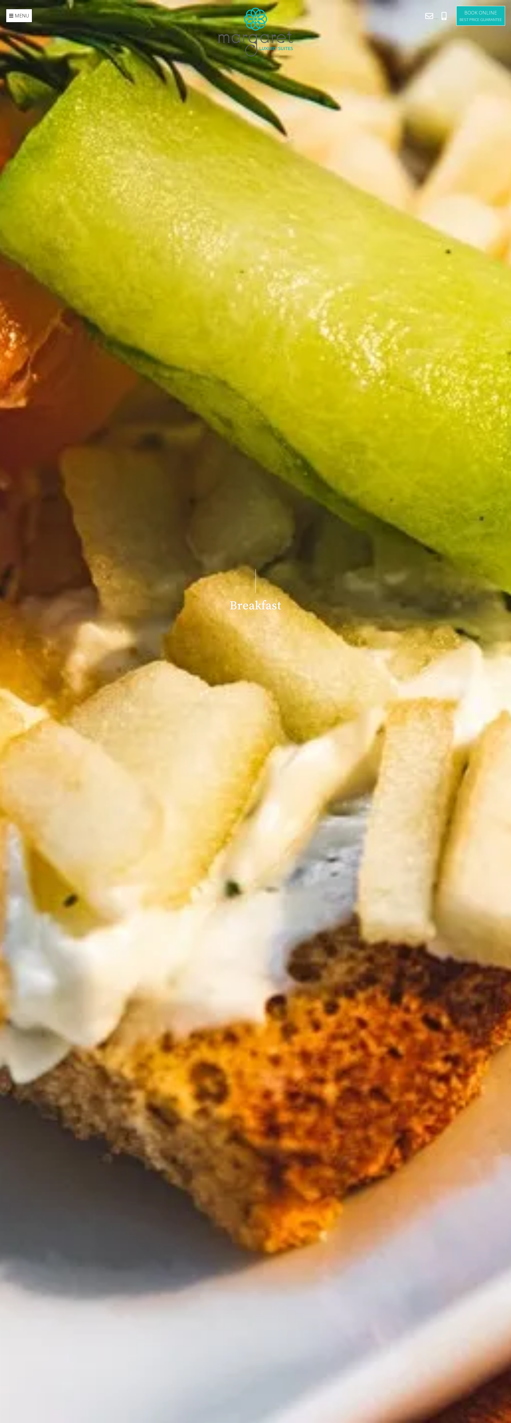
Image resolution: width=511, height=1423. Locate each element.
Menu (22, 15)
